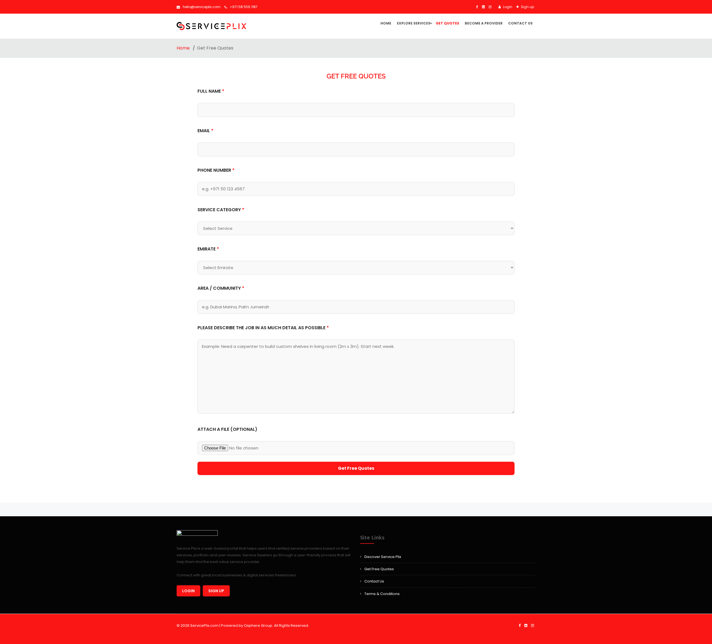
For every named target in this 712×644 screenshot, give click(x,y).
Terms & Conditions (382, 593)
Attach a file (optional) (227, 429)
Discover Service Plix (382, 556)
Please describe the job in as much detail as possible (263, 328)
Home (385, 23)
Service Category (220, 210)
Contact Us (520, 23)
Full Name (210, 91)
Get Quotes (447, 23)
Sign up (527, 6)
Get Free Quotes (379, 569)
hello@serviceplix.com (202, 6)
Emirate (208, 249)
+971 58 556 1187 (244, 6)
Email (205, 130)
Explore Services (413, 23)
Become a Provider (484, 23)
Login (507, 6)
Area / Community (220, 288)
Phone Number (216, 170)
